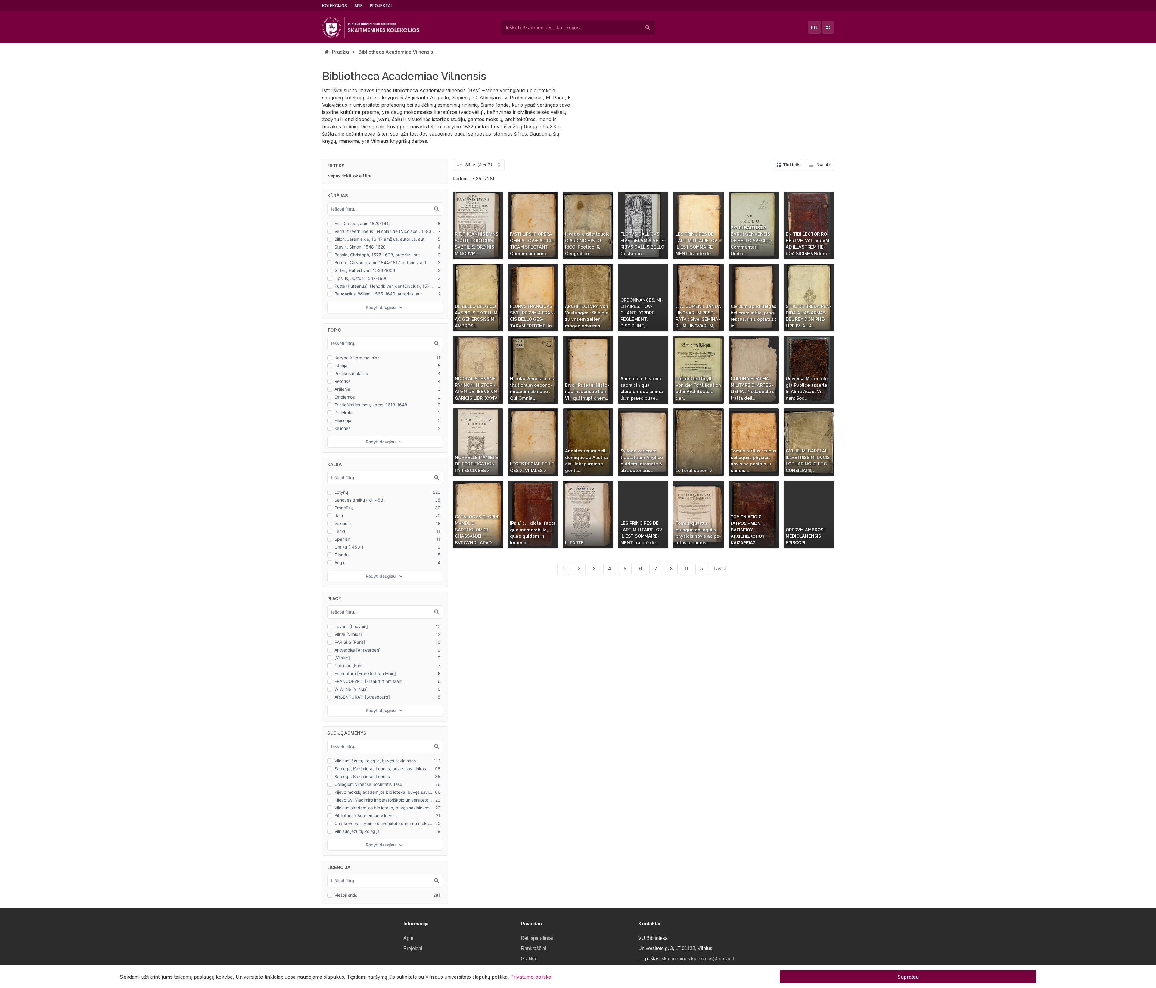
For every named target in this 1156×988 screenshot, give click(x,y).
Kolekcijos (334, 5)
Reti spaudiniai (537, 938)
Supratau (908, 977)
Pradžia (340, 52)
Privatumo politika (530, 977)
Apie (358, 5)
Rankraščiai (533, 948)
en (814, 27)
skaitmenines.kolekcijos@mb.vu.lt (698, 958)
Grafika (528, 958)
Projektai (381, 5)
